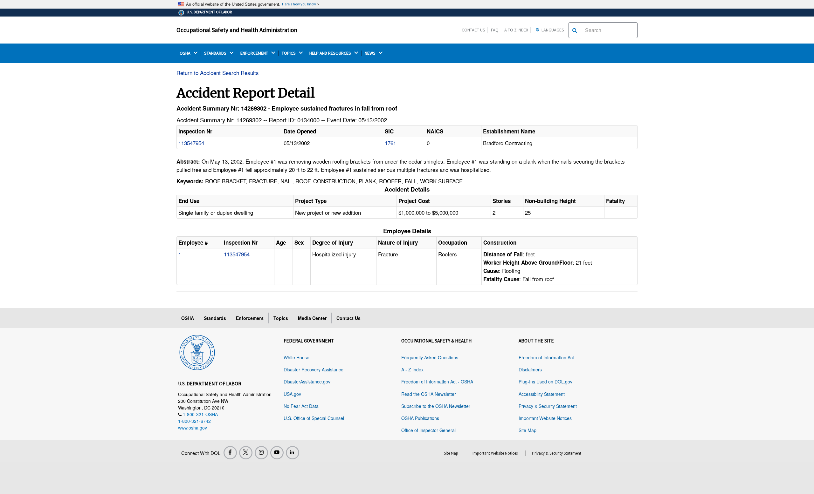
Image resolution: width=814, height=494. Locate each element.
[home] (197, 351)
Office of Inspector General (428, 430)
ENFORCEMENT (254, 53)
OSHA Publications (420, 418)
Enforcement (250, 318)
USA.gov (292, 394)
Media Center (312, 318)
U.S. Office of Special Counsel (314, 418)
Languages (552, 30)
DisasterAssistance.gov (307, 381)
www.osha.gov (192, 427)
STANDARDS (215, 53)
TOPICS (289, 53)
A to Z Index (516, 30)
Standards (215, 318)
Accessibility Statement (542, 394)
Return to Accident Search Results (217, 73)
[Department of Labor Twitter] (245, 452)
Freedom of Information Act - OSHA (437, 381)
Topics (280, 318)
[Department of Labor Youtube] (277, 452)
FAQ (495, 30)
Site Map (527, 430)
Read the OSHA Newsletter (428, 394)
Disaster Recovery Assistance (313, 369)
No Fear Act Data (301, 406)
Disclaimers (530, 369)
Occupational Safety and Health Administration (236, 30)
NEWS (370, 53)
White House (296, 357)
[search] (575, 30)
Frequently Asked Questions (429, 357)
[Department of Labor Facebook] (230, 452)
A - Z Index (412, 369)
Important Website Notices (545, 418)
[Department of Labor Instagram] (261, 452)
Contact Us (473, 30)
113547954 (191, 143)
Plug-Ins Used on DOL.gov (545, 381)
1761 (390, 143)
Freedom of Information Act (546, 357)
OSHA (185, 53)
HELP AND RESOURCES (330, 53)
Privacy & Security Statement (548, 406)
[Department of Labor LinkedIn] (292, 452)
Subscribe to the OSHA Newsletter (435, 406)
